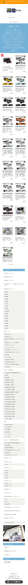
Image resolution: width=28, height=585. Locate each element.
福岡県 (6, 323)
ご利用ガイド (7, 547)
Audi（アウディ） (8, 492)
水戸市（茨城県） (9, 418)
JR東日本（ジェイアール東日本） (8, 35)
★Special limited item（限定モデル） (13, 510)
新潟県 (6, 294)
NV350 (6, 472)
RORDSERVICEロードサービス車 (12, 450)
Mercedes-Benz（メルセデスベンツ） (13, 496)
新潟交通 (21, 41)
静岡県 (6, 316)
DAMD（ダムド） (17, 30)
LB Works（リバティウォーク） (18, 38)
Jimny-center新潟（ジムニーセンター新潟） (14, 32)
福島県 (6, 296)
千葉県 (6, 306)
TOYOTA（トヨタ (8, 458)
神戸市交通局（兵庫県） (10, 416)
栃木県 (6, 301)
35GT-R (6, 470)
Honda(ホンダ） (8, 489)
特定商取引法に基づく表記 (9, 550)
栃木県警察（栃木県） (9, 382)
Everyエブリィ (8, 486)
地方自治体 (7, 452)
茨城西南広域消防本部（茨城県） (12, 392)
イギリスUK (7, 436)
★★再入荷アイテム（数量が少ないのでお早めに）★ (14, 284)
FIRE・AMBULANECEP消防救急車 (12, 442)
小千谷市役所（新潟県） (10, 411)
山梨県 (6, 313)
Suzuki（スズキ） (8, 480)
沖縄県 (6, 328)
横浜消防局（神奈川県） (10, 394)
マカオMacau (8, 427)
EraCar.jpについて (14, 573)
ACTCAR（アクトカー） (9, 273)
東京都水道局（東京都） (10, 409)
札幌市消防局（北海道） (10, 387)
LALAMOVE (13, 50)
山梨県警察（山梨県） (9, 384)
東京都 (6, 308)
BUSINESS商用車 (9, 447)
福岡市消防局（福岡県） (10, 404)
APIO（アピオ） (9, 30)
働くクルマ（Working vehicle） (11, 439)
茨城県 (6, 299)
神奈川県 (7, 311)
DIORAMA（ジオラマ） (9, 280)
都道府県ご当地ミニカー (9, 288)
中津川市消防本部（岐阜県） (11, 401)
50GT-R (6, 477)
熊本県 (6, 325)
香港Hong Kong (9, 424)
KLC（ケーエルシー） (7, 38)
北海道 (6, 291)
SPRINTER (7, 504)
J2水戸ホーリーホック (20, 35)
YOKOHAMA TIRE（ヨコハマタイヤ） (11, 41)
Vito (6, 501)
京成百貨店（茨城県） (17, 44)
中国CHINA (7, 432)
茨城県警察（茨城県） (9, 380)
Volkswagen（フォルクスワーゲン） (12, 507)
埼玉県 (6, 303)
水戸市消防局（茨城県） (10, 389)
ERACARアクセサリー (9, 518)
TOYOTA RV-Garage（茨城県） (19, 47)
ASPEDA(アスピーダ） (9, 276)
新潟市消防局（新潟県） (10, 399)
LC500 (6, 464)
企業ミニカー (7, 331)
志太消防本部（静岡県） (10, 396)
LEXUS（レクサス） (8, 461)
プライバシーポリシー (14, 575)
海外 (5, 421)
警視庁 (6, 375)
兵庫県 (6, 320)
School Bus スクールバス (11, 454)
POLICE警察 (7, 445)
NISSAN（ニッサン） (8, 467)
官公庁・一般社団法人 (8, 369)
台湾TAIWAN (7, 429)
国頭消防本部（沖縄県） (10, 406)
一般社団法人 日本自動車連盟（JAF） (13, 372)
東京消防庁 (7, 377)
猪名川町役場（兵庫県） (10, 413)
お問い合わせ (7, 554)
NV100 (6, 475)
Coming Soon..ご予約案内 (10, 514)
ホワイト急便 (8, 44)
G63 (6, 499)
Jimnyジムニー (8, 483)
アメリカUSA (8, 434)
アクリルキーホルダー (9, 522)
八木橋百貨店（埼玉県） (7, 47)
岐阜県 (6, 318)
